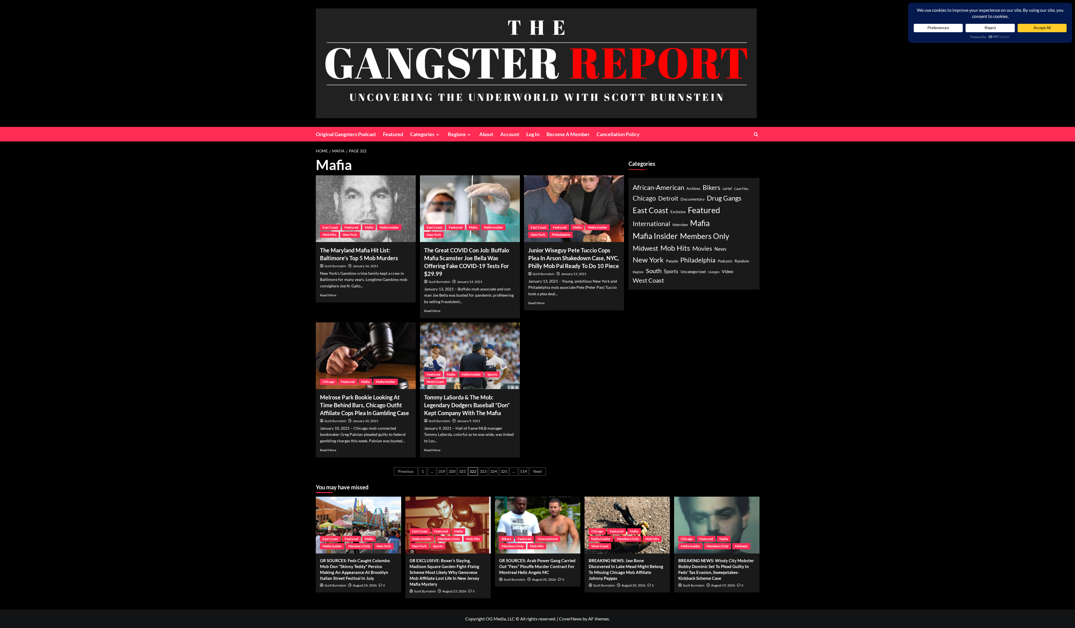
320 (452, 471)
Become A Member (568, 134)
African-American (658, 187)
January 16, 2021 (365, 266)
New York (350, 234)
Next (537, 471)
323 (483, 471)
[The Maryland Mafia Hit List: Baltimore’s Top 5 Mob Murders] (366, 208)
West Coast (435, 382)
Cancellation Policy (618, 134)
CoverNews (570, 618)
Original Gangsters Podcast (346, 134)
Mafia (369, 227)
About (486, 134)
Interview (680, 225)
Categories (422, 134)
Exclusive (678, 212)
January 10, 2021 (365, 421)
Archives (693, 189)
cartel (727, 189)
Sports (492, 374)
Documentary (693, 199)
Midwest (645, 248)
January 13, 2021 (573, 274)
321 (462, 471)
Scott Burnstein (335, 266)
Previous (405, 471)
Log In (532, 134)
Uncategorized (693, 271)
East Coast (330, 227)
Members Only (704, 236)
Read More (328, 295)
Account (509, 134)
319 (441, 471)
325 (504, 471)
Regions (457, 134)
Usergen (713, 272)
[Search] (755, 134)
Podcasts (725, 261)
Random (742, 261)
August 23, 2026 (454, 591)
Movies (702, 248)
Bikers (711, 187)
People (672, 261)
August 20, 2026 (544, 579)
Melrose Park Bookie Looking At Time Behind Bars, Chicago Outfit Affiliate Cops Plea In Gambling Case (364, 405)
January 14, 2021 (469, 282)
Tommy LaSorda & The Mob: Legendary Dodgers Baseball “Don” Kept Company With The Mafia (467, 405)
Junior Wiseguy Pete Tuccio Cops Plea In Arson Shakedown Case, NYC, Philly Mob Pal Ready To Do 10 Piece (573, 258)
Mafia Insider (389, 227)
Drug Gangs (724, 198)
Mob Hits (329, 234)
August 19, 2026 (723, 585)
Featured (393, 134)
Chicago (328, 382)
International (651, 223)
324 (493, 471)
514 (523, 471)
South (654, 271)
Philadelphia (561, 234)
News (720, 249)
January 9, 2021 (468, 421)
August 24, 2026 (365, 585)
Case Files (741, 188)
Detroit (668, 198)
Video (727, 271)
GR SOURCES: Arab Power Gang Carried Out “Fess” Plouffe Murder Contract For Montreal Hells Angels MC (537, 566)
